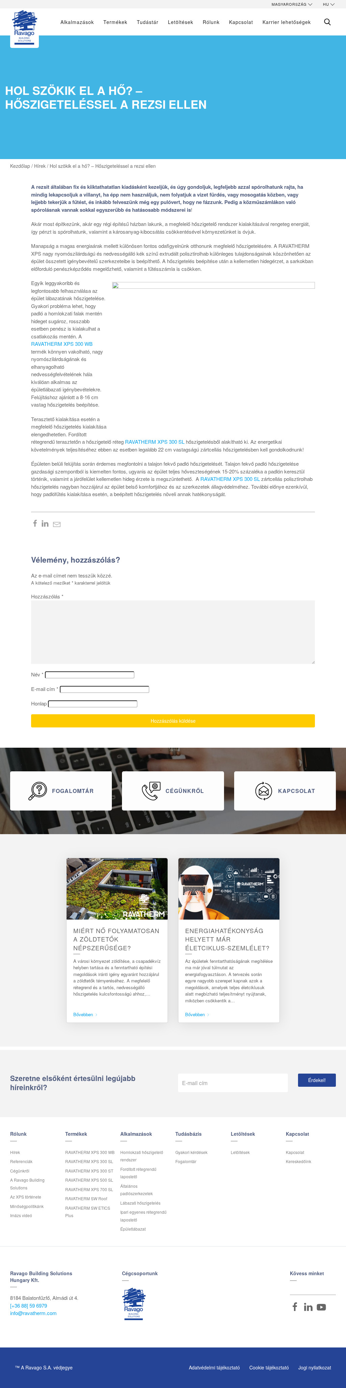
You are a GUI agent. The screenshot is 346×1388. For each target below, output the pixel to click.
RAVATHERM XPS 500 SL (89, 1180)
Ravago (134, 1304)
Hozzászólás (47, 596)
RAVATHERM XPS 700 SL (89, 1189)
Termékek (115, 22)
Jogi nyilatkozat (314, 1367)
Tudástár (147, 22)
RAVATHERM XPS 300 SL (154, 441)
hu (326, 4)
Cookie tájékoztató (269, 1367)
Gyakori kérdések (191, 1152)
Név (37, 674)
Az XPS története (25, 1197)
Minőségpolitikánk (27, 1206)
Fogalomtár (185, 1161)
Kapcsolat (295, 1152)
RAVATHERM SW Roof (86, 1198)
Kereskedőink (298, 1161)
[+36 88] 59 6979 (28, 1305)
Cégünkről (19, 1171)
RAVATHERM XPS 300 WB (62, 343)
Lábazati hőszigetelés (140, 1203)
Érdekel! (317, 1080)
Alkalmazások (77, 22)
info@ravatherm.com (33, 1312)
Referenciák (21, 1161)
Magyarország (289, 4)
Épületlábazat (133, 1229)
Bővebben (83, 1014)
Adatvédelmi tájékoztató (214, 1367)
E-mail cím (44, 688)
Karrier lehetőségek (287, 22)
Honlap (39, 703)
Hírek (15, 1152)
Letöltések (180, 22)
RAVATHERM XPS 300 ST (89, 1171)
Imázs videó (21, 1215)
